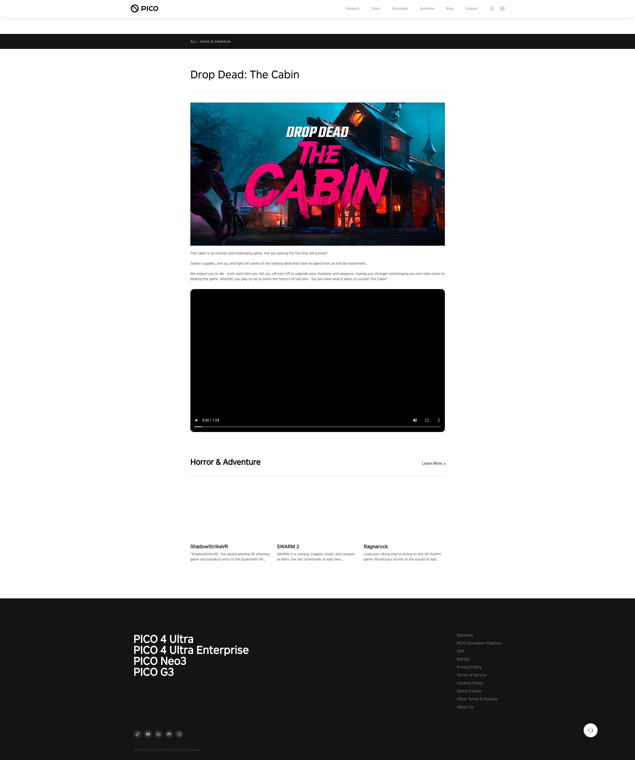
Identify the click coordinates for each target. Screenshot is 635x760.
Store (376, 8)
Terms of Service (472, 675)
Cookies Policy (470, 683)
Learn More (432, 463)
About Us (465, 707)
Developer (400, 8)
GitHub (463, 659)
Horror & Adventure (215, 41)
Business (427, 8)
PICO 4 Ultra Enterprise (191, 650)
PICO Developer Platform (479, 643)
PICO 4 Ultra (163, 639)
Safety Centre (469, 691)
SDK (460, 651)
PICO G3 (153, 671)
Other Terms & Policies (477, 699)
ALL (193, 41)
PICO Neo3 (160, 660)
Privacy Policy (469, 667)
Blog (449, 8)
